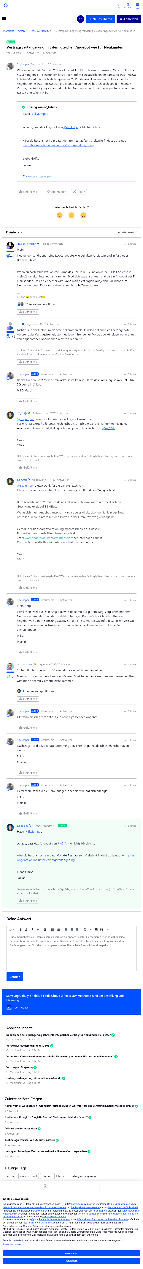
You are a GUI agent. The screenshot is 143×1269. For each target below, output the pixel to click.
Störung (46, 1176)
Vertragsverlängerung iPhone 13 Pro (27, 1046)
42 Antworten (13, 1111)
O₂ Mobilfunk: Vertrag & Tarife (23, 1039)
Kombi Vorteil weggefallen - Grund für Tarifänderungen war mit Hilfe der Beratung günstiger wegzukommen (69, 1106)
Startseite (8, 31)
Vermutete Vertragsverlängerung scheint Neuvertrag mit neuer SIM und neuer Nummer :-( (60, 1056)
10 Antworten (13, 1145)
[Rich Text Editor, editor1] (71, 952)
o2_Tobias (22, 826)
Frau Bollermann (26, 244)
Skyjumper (23, 64)
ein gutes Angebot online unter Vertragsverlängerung (58, 145)
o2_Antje (22, 413)
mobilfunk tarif (28, 1176)
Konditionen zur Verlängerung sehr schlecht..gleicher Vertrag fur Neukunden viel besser (58, 1035)
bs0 (19, 324)
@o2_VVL (108, 428)
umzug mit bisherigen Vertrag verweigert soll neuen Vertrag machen (46, 1151)
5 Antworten (12, 1156)
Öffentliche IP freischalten (21, 1128)
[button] (4, 20)
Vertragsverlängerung (19, 1067)
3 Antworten (12, 1122)
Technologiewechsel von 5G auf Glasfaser (30, 1140)
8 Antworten (12, 1134)
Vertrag (11, 1176)
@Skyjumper (39, 114)
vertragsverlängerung (83, 1176)
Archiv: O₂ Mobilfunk (40, 31)
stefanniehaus (25, 664)
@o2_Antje (70, 127)
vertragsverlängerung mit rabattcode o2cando (33, 1078)
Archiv (21, 31)
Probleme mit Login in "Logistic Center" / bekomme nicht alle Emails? (46, 1117)
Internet (61, 1176)
